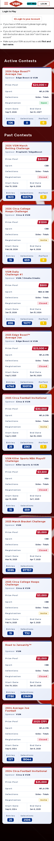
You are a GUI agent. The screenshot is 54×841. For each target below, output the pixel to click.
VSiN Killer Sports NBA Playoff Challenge (25, 459)
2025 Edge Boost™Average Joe (17, 336)
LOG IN (44, 4)
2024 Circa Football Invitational (26, 771)
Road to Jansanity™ (18, 645)
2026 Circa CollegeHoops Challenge (18, 210)
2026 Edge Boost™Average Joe (17, 72)
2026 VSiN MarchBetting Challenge (17, 147)
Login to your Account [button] (28, 19)
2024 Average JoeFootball (17, 709)
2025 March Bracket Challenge (25, 521)
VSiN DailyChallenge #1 (14, 273)
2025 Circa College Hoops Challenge (22, 583)
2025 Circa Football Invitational (26, 398)
